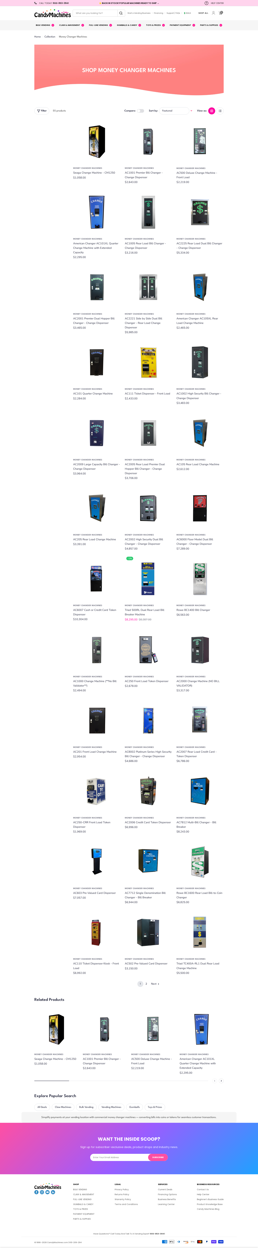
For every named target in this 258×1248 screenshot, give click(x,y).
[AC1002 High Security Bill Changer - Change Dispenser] (200, 362)
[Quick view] (116, 124)
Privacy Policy (122, 1189)
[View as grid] (211, 110)
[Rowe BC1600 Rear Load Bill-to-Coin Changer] (200, 861)
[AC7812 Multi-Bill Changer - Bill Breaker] (200, 791)
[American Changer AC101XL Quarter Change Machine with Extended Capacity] (96, 212)
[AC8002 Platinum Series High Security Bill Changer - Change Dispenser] (148, 720)
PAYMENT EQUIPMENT (84, 1213)
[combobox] (99, 13)
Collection (49, 37)
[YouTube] (47, 1193)
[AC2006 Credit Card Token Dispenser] (148, 791)
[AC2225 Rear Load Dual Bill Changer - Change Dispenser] (200, 212)
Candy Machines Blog (208, 1209)
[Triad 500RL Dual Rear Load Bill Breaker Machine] (148, 578)
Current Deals (165, 1189)
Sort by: (153, 110)
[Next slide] (221, 1080)
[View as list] (220, 110)
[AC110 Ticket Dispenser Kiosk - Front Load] (96, 932)
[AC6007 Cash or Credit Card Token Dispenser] (96, 578)
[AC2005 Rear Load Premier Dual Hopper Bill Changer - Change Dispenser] (148, 433)
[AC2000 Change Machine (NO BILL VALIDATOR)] (200, 650)
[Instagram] (42, 1193)
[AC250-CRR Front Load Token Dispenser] (96, 791)
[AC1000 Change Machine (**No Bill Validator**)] (96, 650)
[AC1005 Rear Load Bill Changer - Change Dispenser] (148, 212)
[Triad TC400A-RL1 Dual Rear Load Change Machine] (200, 932)
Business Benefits (167, 1199)
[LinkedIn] (53, 1193)
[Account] (213, 13)
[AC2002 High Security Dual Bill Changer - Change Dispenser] (148, 508)
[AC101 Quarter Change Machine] (96, 362)
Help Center (203, 1194)
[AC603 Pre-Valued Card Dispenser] (96, 861)
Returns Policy (122, 1194)
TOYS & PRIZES (80, 1209)
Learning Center (166, 1204)
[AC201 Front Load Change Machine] (96, 720)
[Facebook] (36, 1193)
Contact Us (203, 1189)
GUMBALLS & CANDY (83, 1204)
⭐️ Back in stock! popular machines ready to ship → (129, 3)
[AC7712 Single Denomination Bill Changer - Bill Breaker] (148, 861)
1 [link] (140, 984)
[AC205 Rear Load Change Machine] (96, 508)
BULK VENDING (80, 1189)
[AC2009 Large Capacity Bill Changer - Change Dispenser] (96, 433)
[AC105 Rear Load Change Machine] (200, 433)
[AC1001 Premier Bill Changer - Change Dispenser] (148, 141)
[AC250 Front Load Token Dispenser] (148, 650)
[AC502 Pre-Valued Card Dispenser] (148, 932)
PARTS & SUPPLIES (82, 1218)
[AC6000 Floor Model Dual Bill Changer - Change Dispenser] (200, 508)
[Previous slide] (214, 1080)
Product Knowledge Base (210, 1204)
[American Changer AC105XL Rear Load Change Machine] (200, 287)
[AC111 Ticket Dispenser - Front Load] (148, 362)
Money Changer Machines (87, 168)
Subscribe (158, 1157)
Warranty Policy (123, 1199)
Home (37, 37)
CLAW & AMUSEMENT (83, 1194)
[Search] (120, 13)
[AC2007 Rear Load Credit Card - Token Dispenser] (200, 720)
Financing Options (167, 1194)
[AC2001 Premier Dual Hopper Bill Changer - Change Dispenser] (96, 287)
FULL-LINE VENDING (82, 1199)
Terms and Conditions (126, 1204)
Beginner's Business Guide (210, 1199)
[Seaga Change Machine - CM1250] (96, 141)
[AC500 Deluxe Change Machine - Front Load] (200, 141)
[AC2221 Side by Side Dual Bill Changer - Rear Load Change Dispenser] (148, 287)
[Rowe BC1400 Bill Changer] (200, 578)
